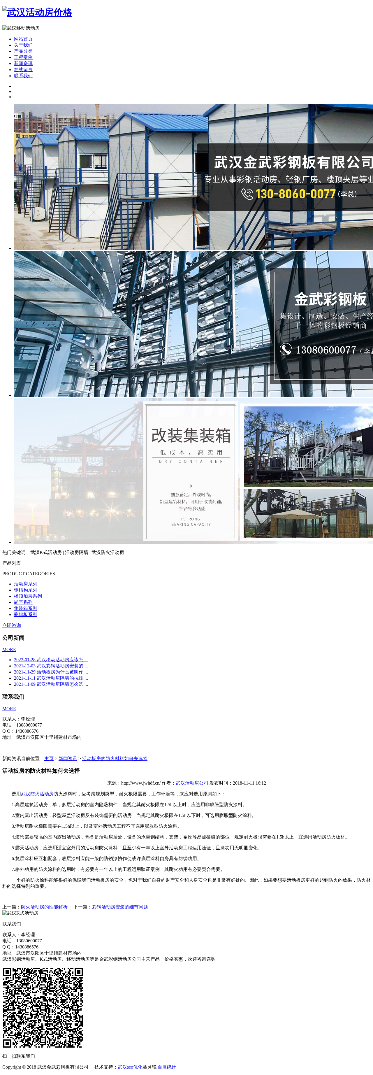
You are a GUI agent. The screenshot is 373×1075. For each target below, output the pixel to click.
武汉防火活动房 (37, 793)
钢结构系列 (25, 590)
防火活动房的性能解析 (44, 906)
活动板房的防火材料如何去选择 (114, 758)
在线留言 (23, 69)
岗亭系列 (23, 602)
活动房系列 (25, 583)
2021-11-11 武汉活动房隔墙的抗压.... (51, 678)
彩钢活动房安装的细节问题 (120, 906)
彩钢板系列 (25, 614)
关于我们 (23, 45)
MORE (9, 649)
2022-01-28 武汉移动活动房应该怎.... (51, 659)
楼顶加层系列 (28, 596)
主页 (49, 758)
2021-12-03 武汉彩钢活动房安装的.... (51, 665)
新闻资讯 (23, 63)
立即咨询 (11, 625)
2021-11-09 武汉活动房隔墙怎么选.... (51, 684)
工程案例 (23, 57)
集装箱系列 (25, 608)
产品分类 (23, 51)
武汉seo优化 (130, 1067)
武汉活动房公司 (192, 783)
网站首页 (23, 38)
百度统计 (167, 1067)
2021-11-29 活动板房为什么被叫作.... (51, 671)
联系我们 (23, 75)
